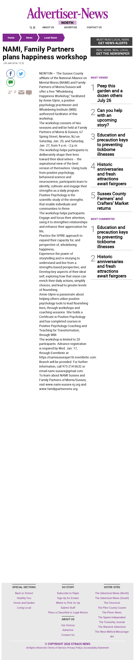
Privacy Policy (74, 647)
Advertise (70, 27)
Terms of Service (57, 647)
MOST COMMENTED (103, 219)
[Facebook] (10, 73)
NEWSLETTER (104, 4)
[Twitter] (21, 73)
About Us (48, 27)
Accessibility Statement (96, 647)
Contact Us (94, 27)
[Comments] (10, 82)
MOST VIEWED (99, 77)
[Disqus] (45, 440)
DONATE (124, 4)
